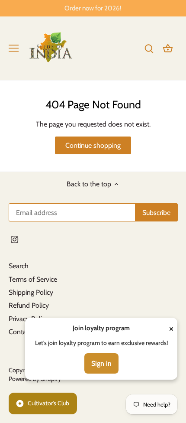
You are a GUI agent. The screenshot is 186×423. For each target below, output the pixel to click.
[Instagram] (14, 239)
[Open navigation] (14, 48)
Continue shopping (93, 145)
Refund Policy (29, 305)
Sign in (101, 363)
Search (19, 266)
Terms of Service (33, 279)
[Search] (148, 48)
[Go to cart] (168, 48)
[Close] (171, 328)
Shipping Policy (31, 292)
